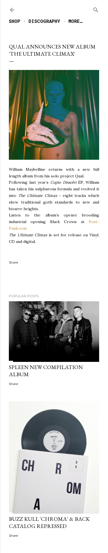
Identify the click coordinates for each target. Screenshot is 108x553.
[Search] (95, 8)
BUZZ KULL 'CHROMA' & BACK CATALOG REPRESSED (49, 522)
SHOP (14, 21)
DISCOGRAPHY (44, 21)
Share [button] (13, 262)
